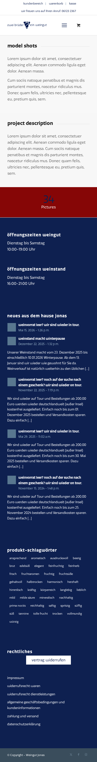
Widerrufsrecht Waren (23, 686)
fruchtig (49, 574)
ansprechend (17, 558)
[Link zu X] (71, 755)
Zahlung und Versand (23, 716)
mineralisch (47, 597)
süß (11, 613)
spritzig (65, 605)
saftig (52, 605)
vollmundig (74, 613)
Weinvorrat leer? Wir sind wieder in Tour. (48, 325)
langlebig (66, 590)
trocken (57, 613)
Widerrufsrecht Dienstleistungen (31, 694)
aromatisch (38, 558)
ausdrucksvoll (59, 558)
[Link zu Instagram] (86, 755)
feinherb (73, 566)
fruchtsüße (66, 574)
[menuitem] (33, 3)
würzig (13, 621)
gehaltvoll (15, 582)
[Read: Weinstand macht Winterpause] (11, 341)
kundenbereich (33, 3)
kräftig (32, 590)
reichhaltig (37, 605)
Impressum (15, 678)
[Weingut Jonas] (40, 25)
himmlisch (16, 590)
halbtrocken (35, 582)
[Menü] (64, 25)
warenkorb (56, 3)
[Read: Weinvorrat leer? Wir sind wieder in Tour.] (11, 327)
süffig (78, 605)
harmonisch (55, 582)
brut (12, 566)
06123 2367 (69, 11)
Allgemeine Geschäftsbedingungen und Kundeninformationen (36, 705)
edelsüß (25, 566)
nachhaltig (66, 597)
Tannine (24, 613)
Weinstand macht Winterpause (41, 339)
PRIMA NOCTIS (17, 605)
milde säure (27, 597)
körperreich (48, 590)
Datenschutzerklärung (23, 724)
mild (12, 597)
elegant (39, 566)
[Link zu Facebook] (78, 755)
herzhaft (72, 582)
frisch (13, 574)
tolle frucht (40, 613)
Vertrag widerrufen (48, 660)
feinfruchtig (56, 566)
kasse (72, 3)
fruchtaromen (30, 574)
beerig (77, 558)
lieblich (81, 590)
